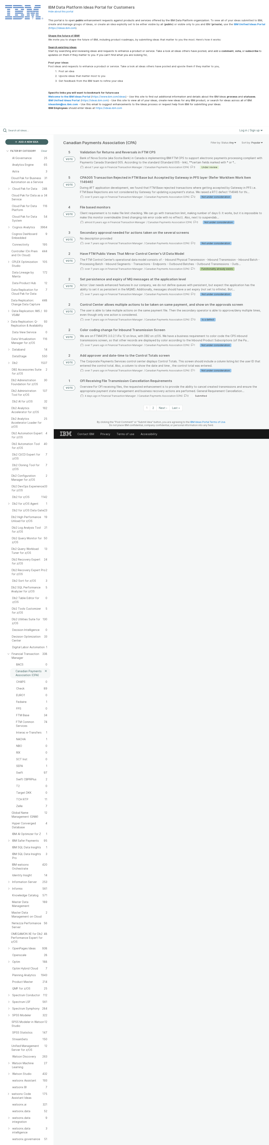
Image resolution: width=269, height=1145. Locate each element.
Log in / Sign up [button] (250, 130)
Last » (176, 408)
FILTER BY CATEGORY (23, 150)
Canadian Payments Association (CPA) (167, 167)
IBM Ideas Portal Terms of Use (207, 422)
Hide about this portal (60, 11)
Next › (163, 408)
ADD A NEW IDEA (28, 141)
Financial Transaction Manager (125, 167)
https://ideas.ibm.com (62, 27)
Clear (44, 150)
